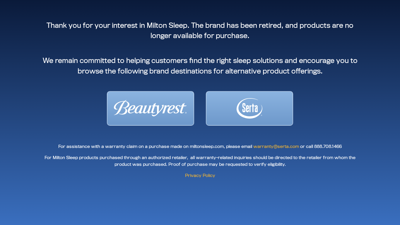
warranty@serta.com (276, 146)
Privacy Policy (200, 175)
